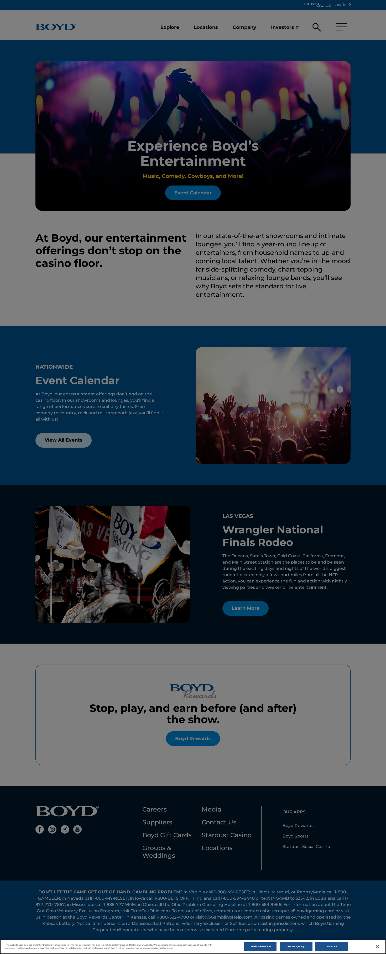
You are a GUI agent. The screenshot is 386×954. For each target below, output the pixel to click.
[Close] (377, 946)
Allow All (332, 946)
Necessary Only (296, 946)
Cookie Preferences (260, 946)
